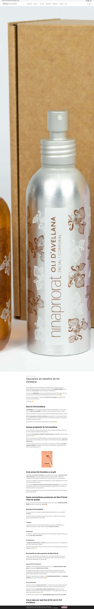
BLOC (66, 3)
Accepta (64, 607)
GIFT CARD (42, 3)
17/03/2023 (27, 376)
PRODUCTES (29, 3)
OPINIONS (61, 3)
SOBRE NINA (54, 3)
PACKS (36, 3)
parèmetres (56, 607)
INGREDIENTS (48, 3)
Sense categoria (33, 376)
